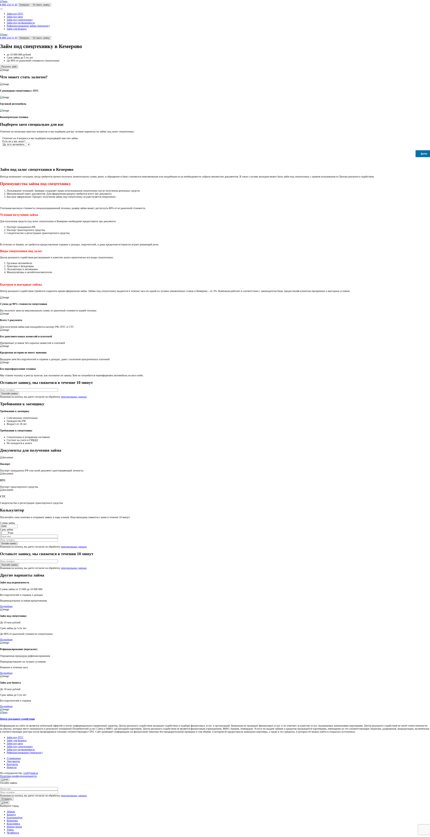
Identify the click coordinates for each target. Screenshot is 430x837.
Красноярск (13, 823)
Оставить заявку (41, 5)
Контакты (12, 764)
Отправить (6, 799)
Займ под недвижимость (21, 22)
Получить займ (9, 66)
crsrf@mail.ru (30, 773)
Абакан (11, 811)
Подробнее (6, 606)
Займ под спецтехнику (20, 19)
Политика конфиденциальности (18, 776)
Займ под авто (15, 16)
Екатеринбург (15, 817)
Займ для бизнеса (17, 28)
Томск (10, 829)
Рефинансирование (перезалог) (24, 752)
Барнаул (11, 814)
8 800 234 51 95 (8, 4)
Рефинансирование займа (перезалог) (28, 25)
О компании (14, 758)
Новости (12, 767)
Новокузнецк (14, 826)
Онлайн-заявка (8, 543)
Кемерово (24, 5)
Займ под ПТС (15, 13)
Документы (13, 761)
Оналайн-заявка (9, 393)
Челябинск (13, 832)
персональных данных (74, 396)
